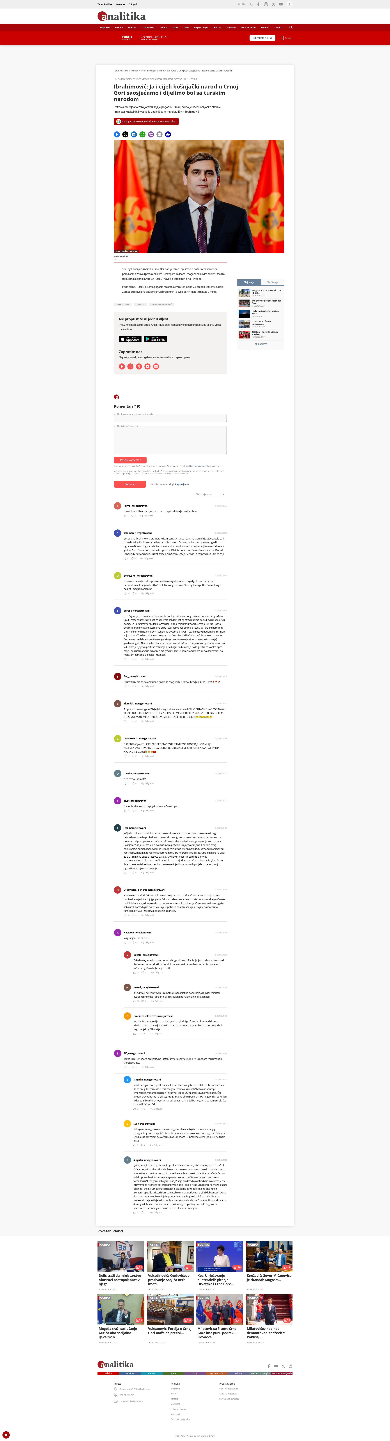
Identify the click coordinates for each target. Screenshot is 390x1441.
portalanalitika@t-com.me (131, 1401)
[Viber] (151, 134)
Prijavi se (130, 484)
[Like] (125, 516)
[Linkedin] (134, 134)
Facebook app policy (180, 1419)
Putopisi (133, 4)
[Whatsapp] (142, 134)
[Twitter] (125, 134)
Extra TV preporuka (228, 1393)
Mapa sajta (176, 1414)
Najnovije (105, 27)
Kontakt (174, 1399)
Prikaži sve (261, 344)
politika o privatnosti (195, 466)
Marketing (175, 1404)
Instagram (266, 4)
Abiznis (163, 27)
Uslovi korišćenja (178, 1409)
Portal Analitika (121, 70)
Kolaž (186, 27)
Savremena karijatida (281, 1373)
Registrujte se (181, 484)
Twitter (273, 4)
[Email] (159, 134)
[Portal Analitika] (121, 16)
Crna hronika (148, 27)
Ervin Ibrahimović (161, 304)
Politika (118, 27)
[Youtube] (147, 366)
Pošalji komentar (130, 460)
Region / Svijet (201, 27)
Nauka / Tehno (248, 27)
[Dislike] (132, 516)
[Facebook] (117, 134)
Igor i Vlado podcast (228, 1388)
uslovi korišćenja (212, 466)
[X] (139, 366)
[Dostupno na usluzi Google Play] (155, 339)
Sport (175, 27)
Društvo (132, 27)
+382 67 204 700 (126, 1395)
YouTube (281, 4)
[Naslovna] (6, 1435)
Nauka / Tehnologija (260, 1373)
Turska (140, 304)
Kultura (217, 27)
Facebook (258, 4)
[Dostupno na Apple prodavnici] (130, 339)
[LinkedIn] (156, 366)
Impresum (176, 1388)
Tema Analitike (105, 4)
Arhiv (173, 1393)
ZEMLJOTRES (123, 304)
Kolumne (120, 4)
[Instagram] (130, 366)
